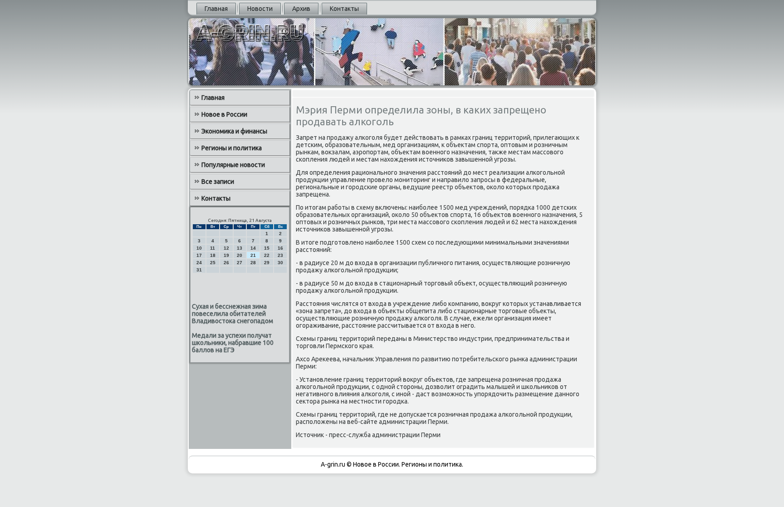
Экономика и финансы (234, 131)
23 (280, 255)
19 (226, 255)
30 (280, 262)
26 (226, 262)
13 (239, 248)
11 (212, 248)
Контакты (344, 8)
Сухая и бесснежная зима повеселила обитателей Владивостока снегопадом (232, 314)
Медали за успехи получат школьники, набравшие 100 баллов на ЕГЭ (233, 343)
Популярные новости (233, 164)
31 (199, 269)
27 (239, 262)
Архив (301, 8)
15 (267, 248)
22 (267, 255)
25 (213, 262)
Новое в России (224, 114)
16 (280, 248)
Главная (216, 8)
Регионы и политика (231, 148)
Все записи (217, 181)
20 (239, 255)
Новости (260, 8)
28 (253, 262)
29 (267, 262)
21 (253, 255)
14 (253, 248)
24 (199, 262)
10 (199, 248)
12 (226, 248)
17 (199, 255)
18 (213, 255)
